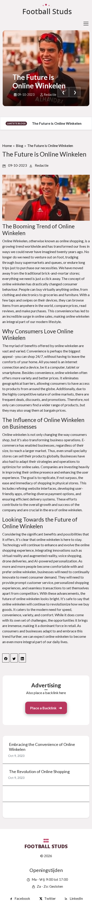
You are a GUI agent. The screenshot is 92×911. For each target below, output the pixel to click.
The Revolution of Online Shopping (39, 771)
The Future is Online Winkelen (39, 81)
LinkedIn (76, 898)
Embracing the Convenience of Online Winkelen (42, 747)
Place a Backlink (43, 708)
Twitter (50, 898)
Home (7, 145)
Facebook (22, 898)
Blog (19, 145)
